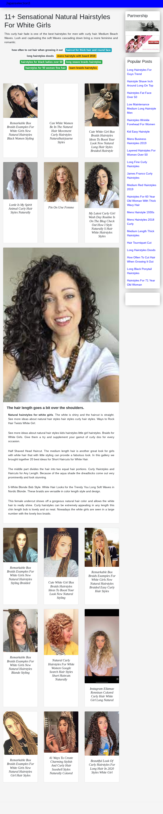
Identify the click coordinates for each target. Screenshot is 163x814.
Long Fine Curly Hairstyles (137, 164)
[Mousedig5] (142, 25)
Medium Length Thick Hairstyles (140, 233)
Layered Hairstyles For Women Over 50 (141, 152)
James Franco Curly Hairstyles (139, 175)
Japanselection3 (18, 3)
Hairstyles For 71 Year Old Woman (141, 282)
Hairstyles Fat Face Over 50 (139, 95)
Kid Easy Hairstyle (138, 131)
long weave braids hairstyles (83, 61)
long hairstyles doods (40, 55)
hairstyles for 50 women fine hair (45, 67)
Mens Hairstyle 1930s (140, 212)
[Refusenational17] (142, 43)
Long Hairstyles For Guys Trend (139, 72)
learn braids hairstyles (83, 67)
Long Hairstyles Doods (141, 250)
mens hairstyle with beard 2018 (76, 55)
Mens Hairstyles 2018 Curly (140, 221)
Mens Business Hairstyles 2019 (137, 141)
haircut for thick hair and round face (88, 49)
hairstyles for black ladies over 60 (41, 61)
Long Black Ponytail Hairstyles (139, 271)
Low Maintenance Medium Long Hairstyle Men (141, 108)
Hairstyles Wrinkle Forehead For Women (141, 122)
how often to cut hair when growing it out (37, 49)
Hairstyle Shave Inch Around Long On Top (140, 83)
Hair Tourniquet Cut (139, 242)
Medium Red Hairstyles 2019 (141, 187)
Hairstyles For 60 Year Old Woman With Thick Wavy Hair (141, 200)
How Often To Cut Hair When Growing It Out (141, 259)
